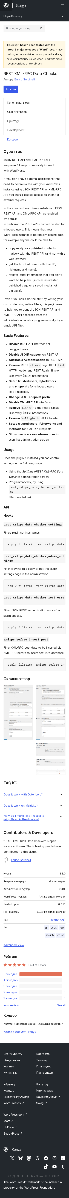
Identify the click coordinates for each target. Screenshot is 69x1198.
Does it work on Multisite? (21, 805)
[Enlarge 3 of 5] (60, 747)
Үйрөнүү (9, 1084)
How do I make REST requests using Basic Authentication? (24, 817)
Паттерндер (44, 1072)
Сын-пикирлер (17, 112)
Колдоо (12, 139)
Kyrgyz (16, 1149)
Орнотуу (13, 121)
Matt (8, 1121)
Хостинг (9, 1066)
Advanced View (14, 945)
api (46, 927)
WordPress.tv (14, 1103)
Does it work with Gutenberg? (23, 794)
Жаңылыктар (12, 1060)
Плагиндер (43, 1066)
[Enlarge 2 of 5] (60, 689)
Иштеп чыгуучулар (16, 1097)
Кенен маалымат (18, 102)
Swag (41, 1103)
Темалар (42, 1060)
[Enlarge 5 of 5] (60, 773)
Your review (11, 1005)
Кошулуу (42, 1084)
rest (62, 927)
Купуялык (10, 1072)
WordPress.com (16, 1114)
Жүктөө (11, 89)
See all (61, 1005)
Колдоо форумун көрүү (20, 1032)
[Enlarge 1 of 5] (28, 689)
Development (16, 130)
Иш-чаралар (44, 1090)
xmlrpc (60, 935)
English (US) (58, 919)
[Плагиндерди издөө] (41, 28)
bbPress (11, 1127)
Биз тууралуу (13, 1054)
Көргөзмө (43, 1054)
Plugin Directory (13, 16)
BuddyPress (13, 1133)
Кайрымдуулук (48, 1097)
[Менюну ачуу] (63, 5)
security (50, 935)
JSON (54, 927)
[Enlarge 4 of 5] (60, 763)
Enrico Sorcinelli (24, 79)
